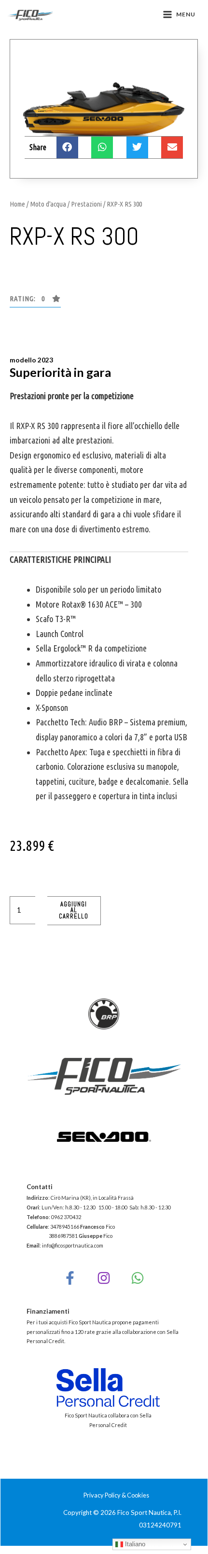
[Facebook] (70, 1277)
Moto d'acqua (48, 204)
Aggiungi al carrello (73, 911)
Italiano (134, 1544)
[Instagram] (103, 1277)
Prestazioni (86, 204)
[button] (35, 301)
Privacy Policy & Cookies (116, 1495)
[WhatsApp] (137, 1277)
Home (17, 204)
